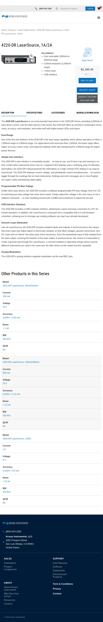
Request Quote (87, 90)
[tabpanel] (51, 187)
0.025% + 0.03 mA (11, 318)
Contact (57, 593)
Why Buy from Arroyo (11, 594)
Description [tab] (7, 113)
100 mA (6, 296)
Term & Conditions (63, 584)
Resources (9, 600)
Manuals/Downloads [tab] (88, 113)
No (4, 349)
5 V (4, 460)
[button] (90, 9)
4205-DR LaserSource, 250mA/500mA (21, 362)
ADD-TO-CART (87, 80)
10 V (5, 307)
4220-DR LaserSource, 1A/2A (17, 438)
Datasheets (59, 570)
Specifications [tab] (34, 113)
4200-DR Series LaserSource (50, 30)
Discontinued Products (60, 575)
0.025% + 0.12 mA (11, 394)
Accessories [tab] (58, 113)
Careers (8, 604)
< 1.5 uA (7, 405)
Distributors (10, 563)
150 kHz (7, 492)
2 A (4, 449)
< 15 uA (6, 481)
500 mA (6, 373)
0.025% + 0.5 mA (11, 471)
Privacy (57, 589)
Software (57, 567)
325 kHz (7, 339)
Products (12, 30)
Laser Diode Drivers (26, 30)
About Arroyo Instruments (11, 588)
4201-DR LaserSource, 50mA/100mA (20, 286)
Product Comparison (10, 568)
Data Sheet (87, 60)
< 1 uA (6, 328)
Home (4, 30)
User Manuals (60, 563)
